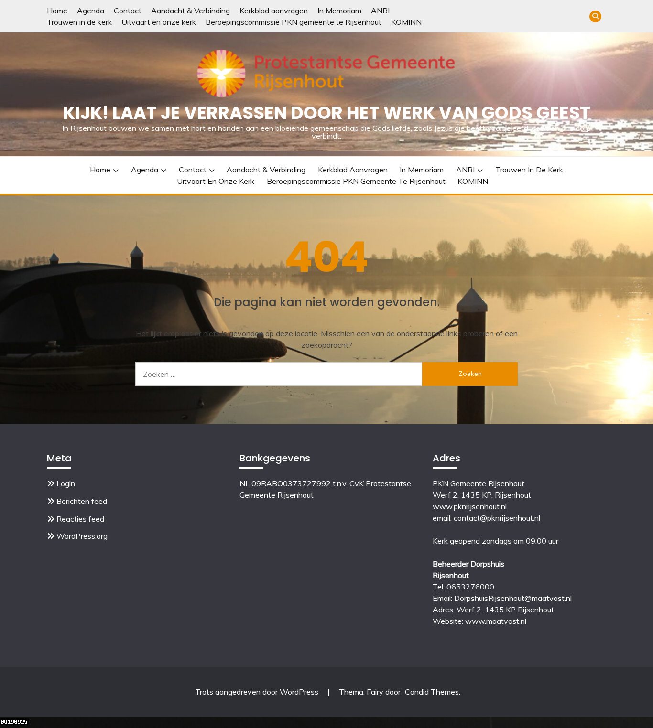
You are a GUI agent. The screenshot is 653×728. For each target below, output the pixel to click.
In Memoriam (339, 10)
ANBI (380, 10)
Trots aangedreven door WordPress (257, 691)
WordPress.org (82, 536)
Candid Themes (432, 691)
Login (65, 483)
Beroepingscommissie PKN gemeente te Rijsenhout (293, 22)
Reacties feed (80, 519)
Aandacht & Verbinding (190, 10)
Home (57, 10)
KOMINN (406, 22)
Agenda (90, 10)
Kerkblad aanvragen (273, 10)
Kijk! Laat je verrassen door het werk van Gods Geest (326, 112)
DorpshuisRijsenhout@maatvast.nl (513, 598)
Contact (127, 10)
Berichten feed (81, 501)
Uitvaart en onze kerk (158, 22)
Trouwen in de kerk (79, 22)
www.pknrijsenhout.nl (470, 506)
